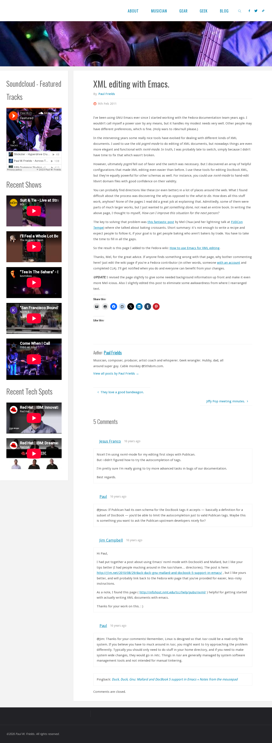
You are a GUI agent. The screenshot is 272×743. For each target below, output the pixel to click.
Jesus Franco (110, 441)
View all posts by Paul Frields (116, 373)
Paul (103, 496)
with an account (228, 263)
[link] (240, 10)
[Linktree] (263, 10)
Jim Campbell (111, 540)
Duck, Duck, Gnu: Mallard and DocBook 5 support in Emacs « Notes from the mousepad (175, 679)
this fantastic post (160, 222)
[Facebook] (249, 10)
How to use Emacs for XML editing (195, 248)
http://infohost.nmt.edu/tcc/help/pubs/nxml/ (172, 592)
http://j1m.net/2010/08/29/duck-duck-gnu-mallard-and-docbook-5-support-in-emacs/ (159, 573)
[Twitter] (256, 10)
